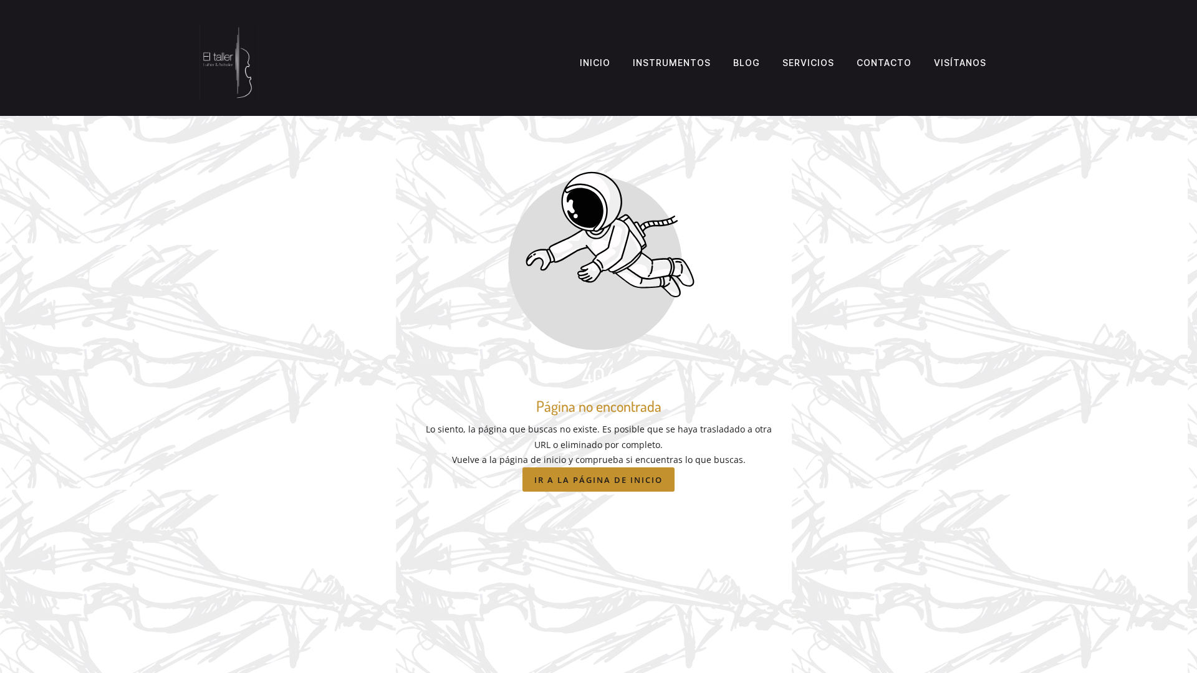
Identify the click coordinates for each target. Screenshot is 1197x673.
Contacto (884, 62)
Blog (746, 62)
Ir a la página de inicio (598, 479)
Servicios (808, 62)
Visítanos (960, 62)
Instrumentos (672, 62)
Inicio (595, 62)
